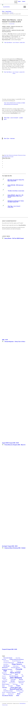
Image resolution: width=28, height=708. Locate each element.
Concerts (10, 23)
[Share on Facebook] (3, 159)
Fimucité (19, 669)
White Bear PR (11, 693)
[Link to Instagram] (21, 706)
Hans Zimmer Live (7, 674)
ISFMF (16, 674)
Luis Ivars (13, 679)
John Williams (16, 677)
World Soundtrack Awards (11, 694)
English (19, 1)
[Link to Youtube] (17, 706)
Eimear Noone (15, 666)
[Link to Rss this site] (23, 706)
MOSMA (13, 681)
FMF (5, 671)
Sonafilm (4, 689)
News (13, 23)
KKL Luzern (5, 679)
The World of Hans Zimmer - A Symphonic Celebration (13, 691)
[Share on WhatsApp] (3, 163)
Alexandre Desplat (7, 658)
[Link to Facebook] (15, 706)
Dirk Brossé (6, 666)
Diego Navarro (17, 664)
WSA (17, 695)
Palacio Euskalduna (12, 682)
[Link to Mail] (25, 706)
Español (23, 1)
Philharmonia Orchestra (13, 155)
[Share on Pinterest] (3, 165)
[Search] (21, 7)
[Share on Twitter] (3, 161)
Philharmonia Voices (21, 155)
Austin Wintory (6, 660)
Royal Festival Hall (5, 156)
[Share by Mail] (3, 167)
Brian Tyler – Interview (9, 138)
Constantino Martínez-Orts (8, 662)
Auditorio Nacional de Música (17, 659)
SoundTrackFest (16, 689)
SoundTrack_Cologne (8, 690)
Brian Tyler (6, 155)
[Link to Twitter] (19, 706)
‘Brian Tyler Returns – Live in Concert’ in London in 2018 (12, 21)
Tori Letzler (11, 156)
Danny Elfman (5, 664)
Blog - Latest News (6, 11)
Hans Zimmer (15, 672)
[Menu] (24, 7)
